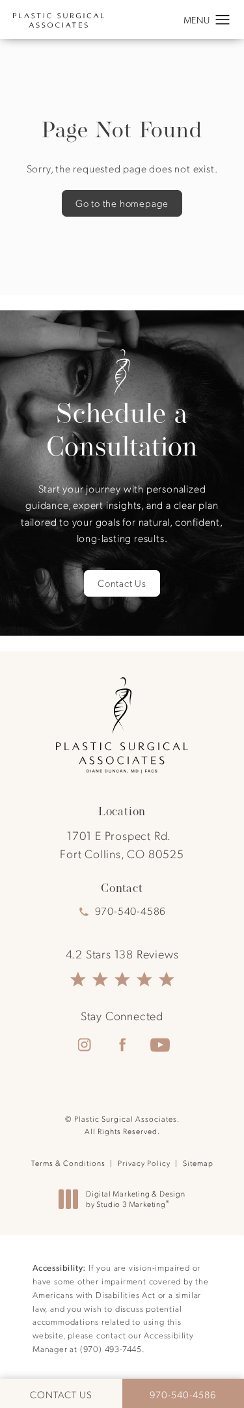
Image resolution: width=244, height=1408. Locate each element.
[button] (223, 20)
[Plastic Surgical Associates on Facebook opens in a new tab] (122, 1045)
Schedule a (122, 430)
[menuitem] (84, 1045)
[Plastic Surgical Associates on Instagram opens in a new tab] (84, 1045)
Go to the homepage (122, 203)
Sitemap (198, 1163)
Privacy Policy (144, 1163)
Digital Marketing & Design (135, 1199)
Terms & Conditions (68, 1163)
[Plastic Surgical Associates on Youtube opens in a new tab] (160, 1045)
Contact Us (122, 582)
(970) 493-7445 (111, 1348)
